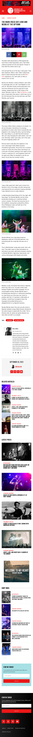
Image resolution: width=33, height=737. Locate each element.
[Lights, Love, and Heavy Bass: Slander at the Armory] (6, 406)
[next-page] (5, 658)
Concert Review (11, 18)
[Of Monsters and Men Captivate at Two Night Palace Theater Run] (6, 623)
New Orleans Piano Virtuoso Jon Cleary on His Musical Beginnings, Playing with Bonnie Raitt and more (16, 466)
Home (3, 18)
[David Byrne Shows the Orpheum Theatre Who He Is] (6, 649)
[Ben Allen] (8, 340)
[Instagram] (15, 352)
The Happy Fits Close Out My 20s (20, 611)
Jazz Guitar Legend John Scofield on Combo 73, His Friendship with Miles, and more (21, 636)
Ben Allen (15, 329)
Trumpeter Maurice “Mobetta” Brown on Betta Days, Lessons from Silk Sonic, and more (21, 597)
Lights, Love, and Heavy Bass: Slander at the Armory (20, 407)
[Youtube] (21, 371)
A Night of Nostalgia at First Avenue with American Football (21, 398)
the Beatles (23, 92)
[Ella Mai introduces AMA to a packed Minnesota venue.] (6, 425)
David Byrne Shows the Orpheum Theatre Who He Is (20, 650)
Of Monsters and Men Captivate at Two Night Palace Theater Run (21, 623)
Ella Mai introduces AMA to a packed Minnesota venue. (20, 426)
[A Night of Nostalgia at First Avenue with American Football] (6, 397)
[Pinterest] (19, 54)
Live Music (9, 320)
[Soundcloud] (18, 352)
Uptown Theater (19, 320)
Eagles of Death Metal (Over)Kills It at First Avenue (21, 389)
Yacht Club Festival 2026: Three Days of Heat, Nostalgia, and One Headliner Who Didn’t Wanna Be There (21, 417)
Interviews (6, 463)
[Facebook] (8, 54)
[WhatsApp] (24, 54)
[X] (13, 54)
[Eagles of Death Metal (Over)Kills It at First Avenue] (6, 388)
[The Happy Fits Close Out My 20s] (6, 610)
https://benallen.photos (17, 331)
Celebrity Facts (16, 395)
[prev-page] (3, 658)
